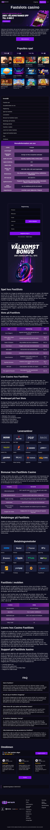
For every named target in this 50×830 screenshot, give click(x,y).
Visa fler (25, 777)
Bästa (5, 53)
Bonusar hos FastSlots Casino (10, 117)
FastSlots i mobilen (7, 127)
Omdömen (5, 139)
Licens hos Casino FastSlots (10, 130)
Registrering (6, 108)
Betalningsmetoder (7, 124)
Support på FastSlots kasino (10, 133)
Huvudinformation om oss (9, 105)
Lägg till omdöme (41, 753)
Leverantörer (6, 114)
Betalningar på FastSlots (9, 120)
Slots (42, 53)
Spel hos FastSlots (7, 111)
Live (18, 53)
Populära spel (6, 102)
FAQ (4, 136)
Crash (30, 53)
